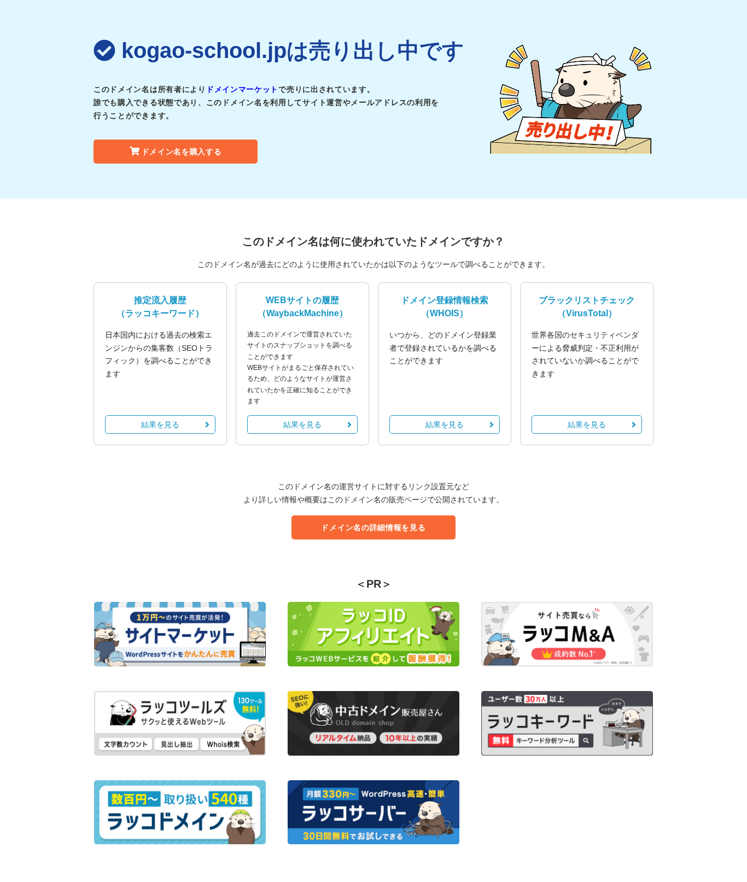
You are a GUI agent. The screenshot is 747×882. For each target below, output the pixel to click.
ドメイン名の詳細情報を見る (373, 527)
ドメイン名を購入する (182, 151)
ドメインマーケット (242, 89)
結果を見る (160, 424)
